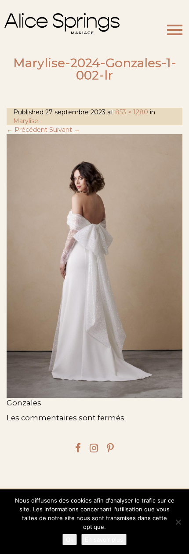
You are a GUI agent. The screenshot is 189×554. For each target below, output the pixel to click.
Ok (69, 539)
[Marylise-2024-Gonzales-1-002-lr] (94, 266)
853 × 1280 (131, 112)
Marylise (25, 121)
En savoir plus (104, 539)
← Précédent (27, 130)
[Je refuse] (178, 522)
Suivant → (64, 130)
